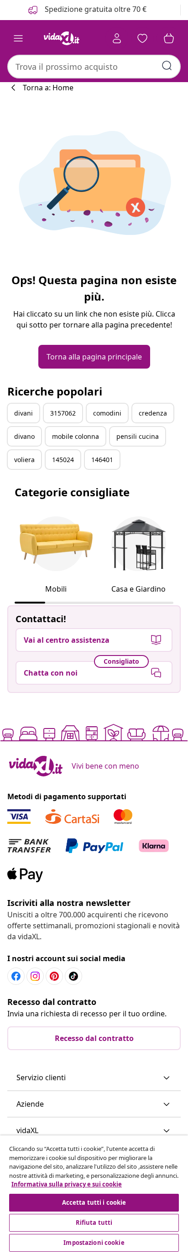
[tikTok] (73, 976)
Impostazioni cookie (93, 1242)
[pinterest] (54, 976)
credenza (153, 413)
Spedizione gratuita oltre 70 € (94, 9)
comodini (107, 413)
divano (24, 436)
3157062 (63, 413)
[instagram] (35, 976)
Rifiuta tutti (94, 1222)
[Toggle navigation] (18, 38)
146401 (102, 459)
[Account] (117, 38)
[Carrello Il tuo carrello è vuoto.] (169, 38)
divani (23, 413)
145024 (63, 459)
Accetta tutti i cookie (94, 1202)
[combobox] (94, 66)
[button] (94, 1078)
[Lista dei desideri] (142, 38)
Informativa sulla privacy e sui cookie (66, 1184)
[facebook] (16, 976)
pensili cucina (137, 436)
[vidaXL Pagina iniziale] (61, 38)
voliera (24, 459)
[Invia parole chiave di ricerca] (167, 65)
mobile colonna (75, 436)
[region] (94, 1194)
